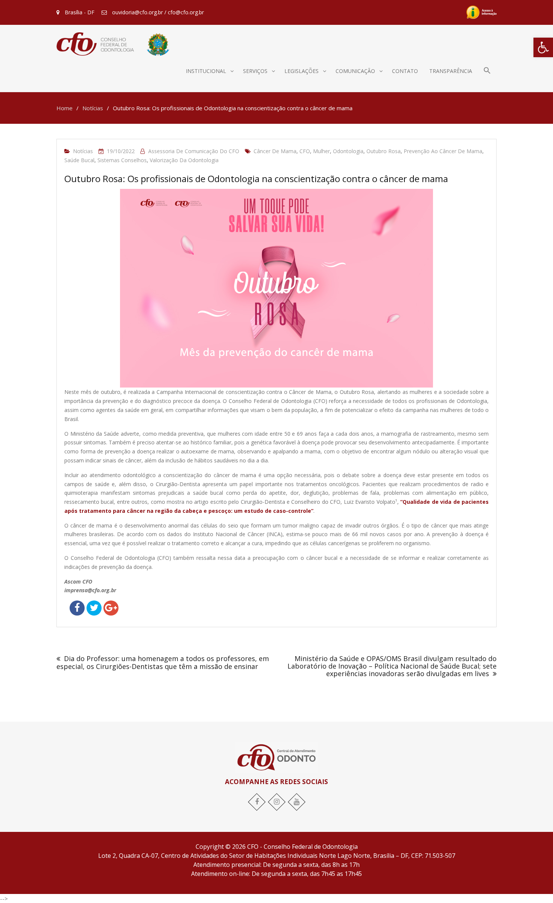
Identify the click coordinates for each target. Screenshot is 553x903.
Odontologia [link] (348, 151)
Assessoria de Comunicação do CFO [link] (193, 151)
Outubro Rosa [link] (383, 151)
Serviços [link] (255, 70)
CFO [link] (304, 151)
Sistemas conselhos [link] (122, 160)
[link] (543, 47)
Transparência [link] (450, 70)
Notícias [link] (83, 151)
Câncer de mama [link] (275, 151)
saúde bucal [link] (79, 160)
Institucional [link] (206, 70)
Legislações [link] (301, 70)
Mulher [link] (321, 151)
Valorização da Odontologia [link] (184, 160)
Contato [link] (405, 70)
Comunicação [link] (355, 70)
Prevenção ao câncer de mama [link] (443, 151)
